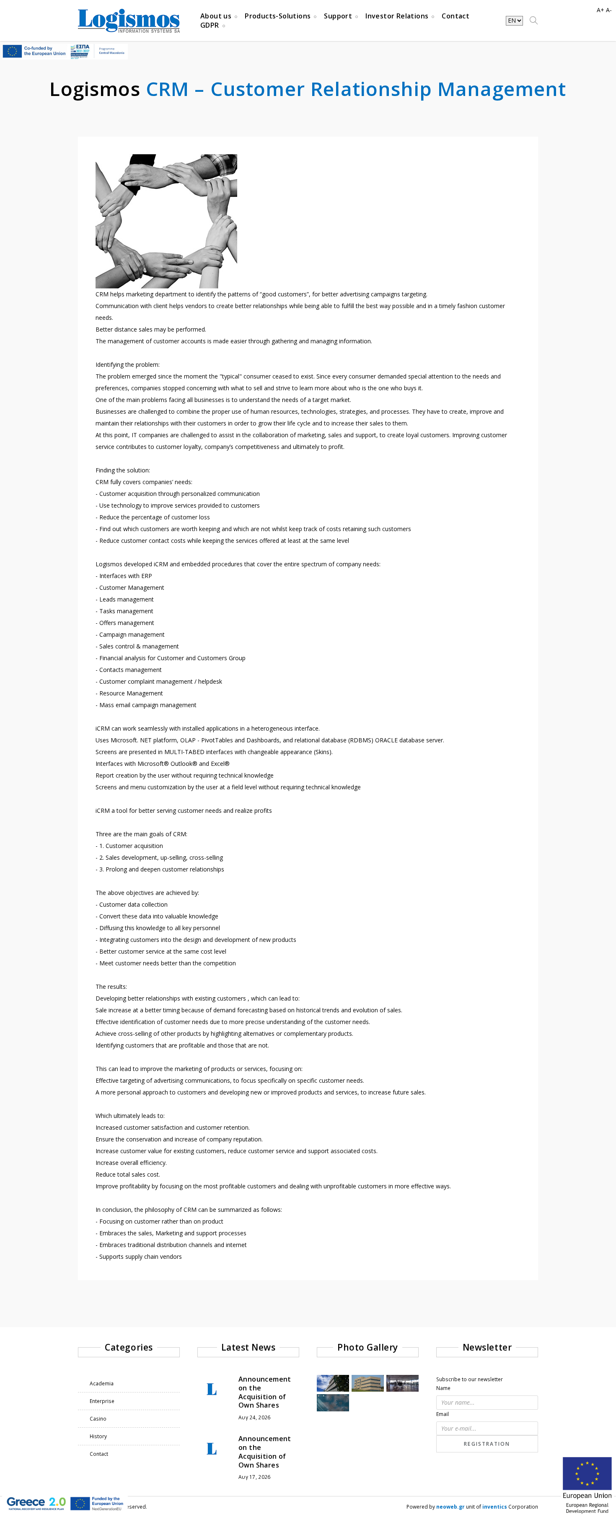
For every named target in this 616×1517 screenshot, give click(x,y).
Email (442, 1414)
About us (215, 16)
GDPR (209, 25)
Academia (102, 1383)
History (98, 1436)
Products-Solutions (278, 16)
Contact (455, 16)
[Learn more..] (65, 1503)
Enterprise (102, 1401)
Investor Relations (396, 16)
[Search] (534, 20)
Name (443, 1388)
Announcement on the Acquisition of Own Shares (264, 1392)
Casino (98, 1418)
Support (338, 16)
